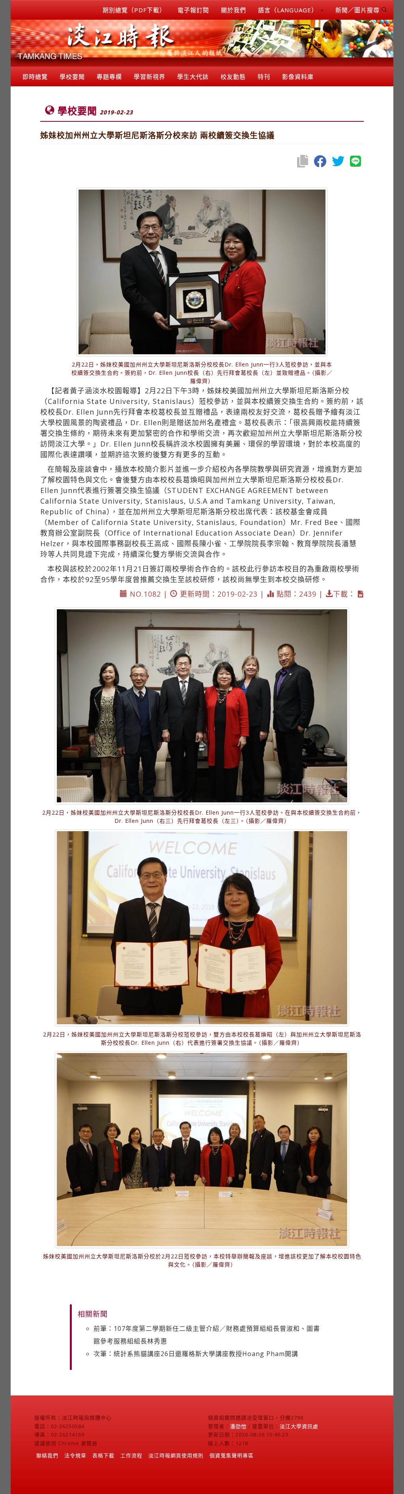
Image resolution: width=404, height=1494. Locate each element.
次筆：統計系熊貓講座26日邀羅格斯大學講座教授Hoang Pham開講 (196, 1353)
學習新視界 (149, 76)
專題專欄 (109, 76)
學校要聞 (72, 76)
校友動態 (233, 76)
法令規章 (75, 1455)
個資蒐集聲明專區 (231, 1455)
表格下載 (103, 1455)
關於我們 (233, 10)
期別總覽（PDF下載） (134, 10)
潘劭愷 (238, 1426)
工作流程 (131, 1455)
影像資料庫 (298, 76)
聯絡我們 (47, 1455)
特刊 (264, 76)
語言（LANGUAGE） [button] (289, 10)
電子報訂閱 (193, 10)
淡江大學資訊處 (299, 1426)
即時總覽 (35, 76)
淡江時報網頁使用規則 (176, 1455)
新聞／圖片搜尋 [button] (358, 10)
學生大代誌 (193, 76)
